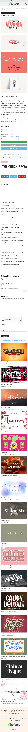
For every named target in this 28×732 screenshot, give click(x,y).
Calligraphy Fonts (5, 703)
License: (4, 139)
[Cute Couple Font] (14, 556)
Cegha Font (4, 452)
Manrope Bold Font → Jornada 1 (11, 258)
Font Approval (24, 718)
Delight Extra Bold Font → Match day (12, 255)
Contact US (11, 720)
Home (3, 8)
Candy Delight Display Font (8, 611)
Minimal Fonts (11, 477)
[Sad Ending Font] (14, 397)
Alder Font (4, 543)
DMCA (10, 718)
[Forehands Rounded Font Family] (14, 465)
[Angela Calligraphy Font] (14, 691)
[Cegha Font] (14, 442)
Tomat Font (6, 205)
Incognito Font (4, 184)
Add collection (14, 148)
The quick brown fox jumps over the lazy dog (14, 167)
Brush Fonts (3, 386)
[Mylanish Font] (14, 510)
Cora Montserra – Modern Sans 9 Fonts (11, 264)
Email (2, 330)
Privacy (6, 718)
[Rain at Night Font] (14, 669)
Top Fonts (17, 720)
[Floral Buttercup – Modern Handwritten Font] (14, 646)
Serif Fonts (10, 522)
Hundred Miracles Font (7, 633)
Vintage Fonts (10, 635)
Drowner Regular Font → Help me (12, 224)
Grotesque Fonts (4, 477)
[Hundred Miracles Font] (14, 623)
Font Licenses (16, 718)
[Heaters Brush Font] (14, 374)
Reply (25, 290)
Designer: (4, 136)
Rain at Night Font (6, 679)
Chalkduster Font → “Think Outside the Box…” (14, 249)
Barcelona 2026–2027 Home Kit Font (16, 214)
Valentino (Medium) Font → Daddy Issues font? (14, 252)
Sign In (2, 0)
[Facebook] (15, 729)
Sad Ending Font (5, 407)
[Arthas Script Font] (14, 578)
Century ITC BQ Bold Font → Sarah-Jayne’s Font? (14, 211)
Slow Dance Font (5, 498)
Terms (1, 718)
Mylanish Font (5, 520)
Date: (3, 129)
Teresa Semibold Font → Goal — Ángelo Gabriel (14, 261)
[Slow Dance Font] (14, 488)
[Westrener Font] (14, 352)
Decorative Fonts (4, 363)
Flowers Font (4, 430)
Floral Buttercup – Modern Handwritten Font (13, 656)
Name (3, 324)
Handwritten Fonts (11, 409)
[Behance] (13, 729)
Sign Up (8, 0)
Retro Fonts (9, 681)
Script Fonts (9, 386)
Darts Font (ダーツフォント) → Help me (13, 221)
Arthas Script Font (6, 588)
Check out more (14, 145)
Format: (4, 132)
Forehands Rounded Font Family (10, 475)
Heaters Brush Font (6, 384)
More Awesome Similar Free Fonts (14, 340)
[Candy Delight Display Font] (14, 601)
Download (14, 142)
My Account (14, 0)
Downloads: (5, 134)
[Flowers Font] (14, 420)
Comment (4, 303)
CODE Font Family (5, 191)
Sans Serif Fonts (17, 8)
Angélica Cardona (10, 118)
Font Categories (9, 8)
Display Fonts (12, 363)
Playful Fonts (19, 409)
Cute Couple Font (6, 566)
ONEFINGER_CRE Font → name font (12, 237)
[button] (26, 4)
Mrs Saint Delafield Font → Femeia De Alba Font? (15, 208)
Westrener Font (5, 362)
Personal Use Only (15, 139)
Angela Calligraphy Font (7, 701)
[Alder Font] (14, 533)
